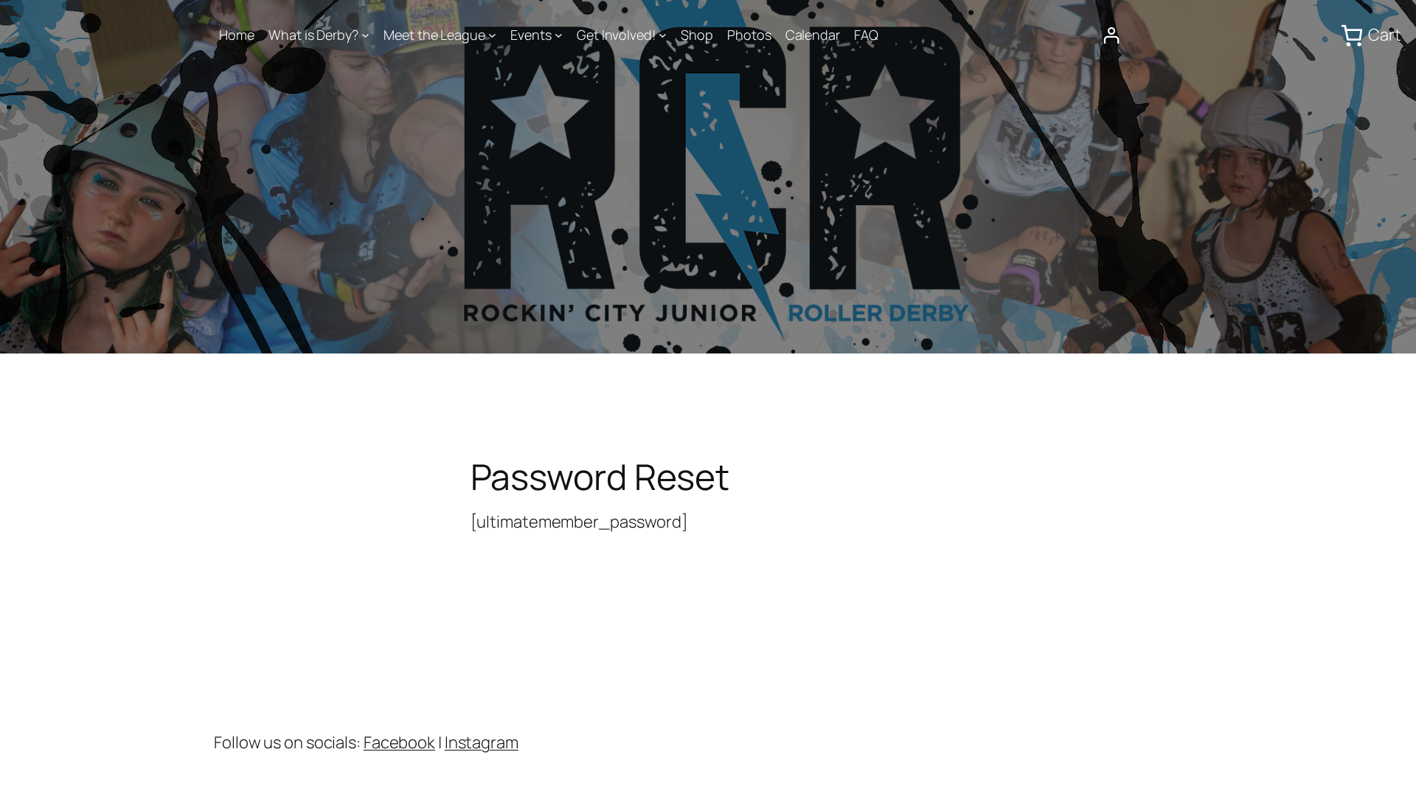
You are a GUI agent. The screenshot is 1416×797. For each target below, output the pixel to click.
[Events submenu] (559, 35)
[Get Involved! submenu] (663, 35)
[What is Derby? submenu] (365, 35)
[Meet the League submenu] (492, 35)
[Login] (1111, 35)
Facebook (399, 742)
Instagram (481, 742)
